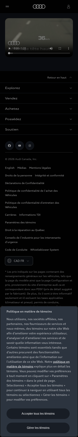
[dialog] (39, 371)
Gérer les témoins (38, 427)
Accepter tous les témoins (38, 413)
